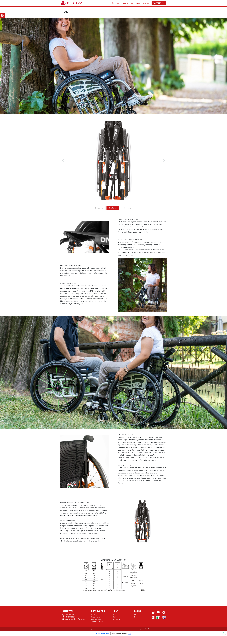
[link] (2, 15)
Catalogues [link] (95, 615)
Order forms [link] (95, 617)
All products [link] (158, 3)
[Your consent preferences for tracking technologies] (224, 633)
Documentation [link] (142, 3)
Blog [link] (136, 615)
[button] (63, 160)
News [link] (118, 3)
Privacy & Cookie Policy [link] (143, 629)
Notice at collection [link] (102, 634)
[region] (113, 160)
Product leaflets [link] (97, 621)
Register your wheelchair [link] (122, 615)
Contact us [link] (128, 3)
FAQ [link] (114, 617)
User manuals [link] (96, 619)
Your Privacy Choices (119, 634)
